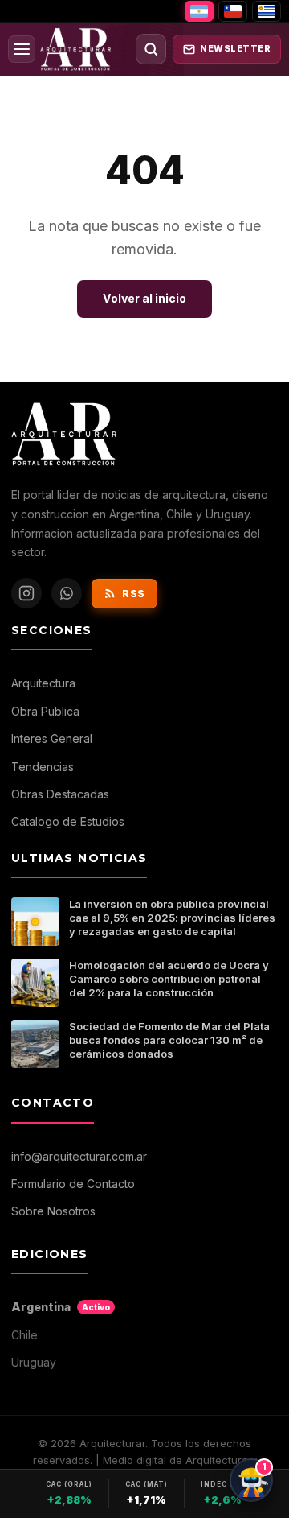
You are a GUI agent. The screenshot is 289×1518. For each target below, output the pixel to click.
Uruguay (33, 1362)
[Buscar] (151, 49)
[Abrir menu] (21, 49)
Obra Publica (45, 711)
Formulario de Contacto (73, 1183)
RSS (133, 594)
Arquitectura (43, 683)
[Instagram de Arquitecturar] (26, 593)
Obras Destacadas (60, 794)
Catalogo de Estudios (67, 821)
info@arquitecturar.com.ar (79, 1156)
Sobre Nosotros (53, 1211)
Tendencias (42, 766)
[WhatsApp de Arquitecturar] (66, 593)
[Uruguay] (266, 11)
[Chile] (232, 11)
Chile (24, 1335)
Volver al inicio (144, 298)
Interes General (51, 738)
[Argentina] (199, 11)
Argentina (60, 1307)
